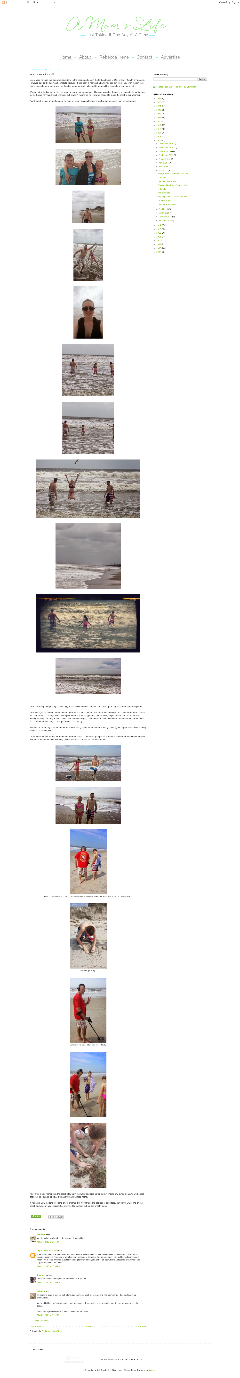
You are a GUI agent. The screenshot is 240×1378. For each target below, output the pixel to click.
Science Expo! (164, 200)
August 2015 (164, 159)
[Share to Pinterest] (62, 1217)
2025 (158, 102)
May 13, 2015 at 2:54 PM (48, 1242)
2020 (158, 121)
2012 (158, 233)
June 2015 (164, 167)
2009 (158, 244)
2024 (158, 106)
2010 (158, 240)
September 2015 (166, 155)
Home (88, 1326)
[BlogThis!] (52, 1217)
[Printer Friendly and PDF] (36, 1217)
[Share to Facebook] (59, 1217)
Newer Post (36, 1326)
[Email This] (49, 1217)
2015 (158, 140)
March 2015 (164, 213)
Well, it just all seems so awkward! (173, 174)
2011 (158, 237)
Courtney (41, 1275)
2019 (158, 125)
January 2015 (165, 220)
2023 (158, 110)
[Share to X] (55, 1217)
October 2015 (165, 151)
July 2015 (163, 163)
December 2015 (166, 144)
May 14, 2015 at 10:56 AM (48, 1282)
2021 (158, 118)
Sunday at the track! (167, 204)
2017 (158, 133)
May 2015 (163, 170)
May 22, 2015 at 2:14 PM (48, 1315)
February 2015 (165, 217)
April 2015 (163, 209)
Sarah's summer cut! (167, 181)
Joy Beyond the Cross (47, 1251)
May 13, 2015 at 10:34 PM (48, 1266)
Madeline (41, 1234)
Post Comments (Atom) (52, 1331)
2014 (158, 225)
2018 (158, 129)
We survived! (164, 193)
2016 (158, 137)
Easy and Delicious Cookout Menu (173, 185)
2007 (158, 252)
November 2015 (166, 148)
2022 (158, 114)
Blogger (151, 1370)
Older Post (141, 1326)
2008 (158, 248)
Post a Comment (41, 1321)
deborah (41, 1291)
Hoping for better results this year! (173, 197)
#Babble (162, 178)
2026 (158, 98)
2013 (158, 229)
